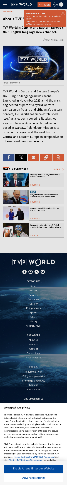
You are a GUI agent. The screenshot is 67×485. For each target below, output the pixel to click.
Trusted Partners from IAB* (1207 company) (34, 457)
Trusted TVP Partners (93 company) (25, 460)
